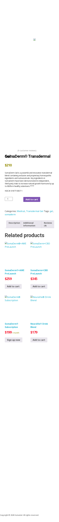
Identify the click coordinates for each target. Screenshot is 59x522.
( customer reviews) (27, 150)
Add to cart (32, 199)
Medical (21, 211)
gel (51, 211)
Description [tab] (14, 223)
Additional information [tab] (29, 224)
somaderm (10, 214)
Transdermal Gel (34, 211)
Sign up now (13, 339)
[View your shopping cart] (46, 39)
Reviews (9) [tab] (48, 224)
